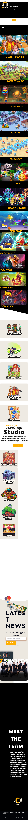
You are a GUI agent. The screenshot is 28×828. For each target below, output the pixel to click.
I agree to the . (13, 645)
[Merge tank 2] (13, 251)
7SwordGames (8, 818)
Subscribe (10, 642)
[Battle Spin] (13, 285)
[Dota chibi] (13, 304)
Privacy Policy (16, 645)
